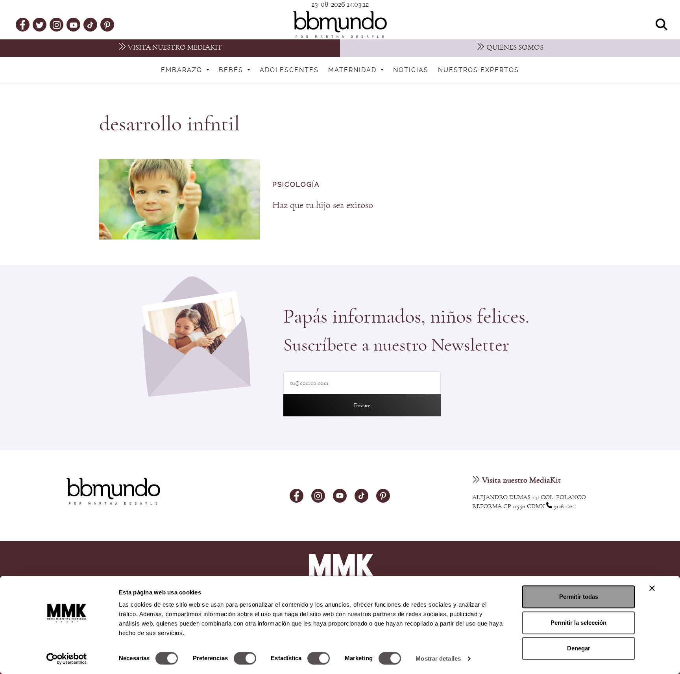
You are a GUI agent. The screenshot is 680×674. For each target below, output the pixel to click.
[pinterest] (107, 24)
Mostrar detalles (438, 658)
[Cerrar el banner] (652, 588)
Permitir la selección (578, 622)
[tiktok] (90, 24)
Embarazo (183, 70)
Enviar (362, 405)
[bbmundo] (340, 24)
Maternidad (353, 70)
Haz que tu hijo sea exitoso (322, 205)
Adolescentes (289, 70)
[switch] (245, 658)
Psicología (296, 185)
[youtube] (74, 24)
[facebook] (23, 24)
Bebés (232, 70)
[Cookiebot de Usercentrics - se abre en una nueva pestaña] (66, 659)
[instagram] (57, 24)
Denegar (578, 648)
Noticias (411, 70)
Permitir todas (578, 596)
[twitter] (40, 24)
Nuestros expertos (478, 70)
